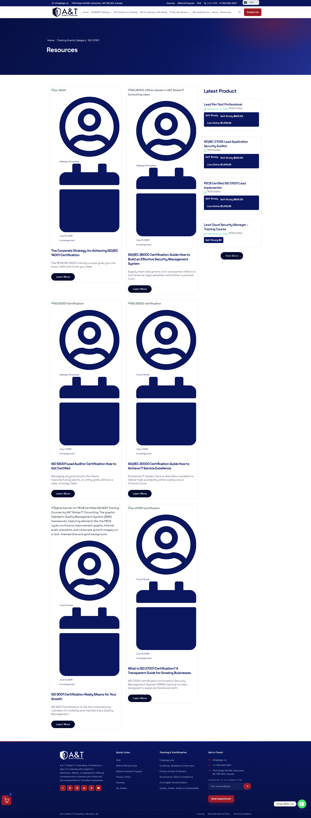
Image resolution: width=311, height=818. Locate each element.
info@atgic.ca (61, 3)
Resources (225, 12)
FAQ (199, 3)
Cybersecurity (167, 760)
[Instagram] (77, 788)
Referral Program (186, 3)
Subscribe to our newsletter (225, 780)
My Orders (121, 788)
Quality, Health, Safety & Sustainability (179, 788)
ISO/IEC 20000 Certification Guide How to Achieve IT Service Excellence (158, 466)
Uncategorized (67, 240)
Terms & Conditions (242, 814)
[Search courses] (239, 12)
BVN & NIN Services (126, 765)
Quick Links (123, 752)
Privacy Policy (123, 777)
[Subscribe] (247, 786)
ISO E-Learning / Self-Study (153, 12)
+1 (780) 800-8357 (221, 765)
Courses (171, 3)
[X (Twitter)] (70, 788)
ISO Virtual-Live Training (126, 12)
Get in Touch (215, 752)
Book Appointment (221, 798)
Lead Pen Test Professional (223, 104)
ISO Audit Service (201, 12)
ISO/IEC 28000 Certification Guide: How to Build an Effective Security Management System (159, 259)
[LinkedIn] (84, 788)
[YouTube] (98, 788)
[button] (232, 256)
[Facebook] (63, 788)
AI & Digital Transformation (173, 782)
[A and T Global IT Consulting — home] (65, 12)
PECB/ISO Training (100, 12)
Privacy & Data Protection (173, 771)
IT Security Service (179, 12)
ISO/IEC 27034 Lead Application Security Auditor (226, 143)
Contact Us (253, 12)
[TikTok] (91, 788)
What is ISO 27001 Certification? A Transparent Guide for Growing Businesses (159, 670)
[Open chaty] (302, 804)
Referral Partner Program (129, 771)
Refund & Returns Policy (219, 814)
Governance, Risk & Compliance (176, 777)
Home (86, 12)
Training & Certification (173, 752)
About (215, 12)
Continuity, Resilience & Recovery (177, 765)
